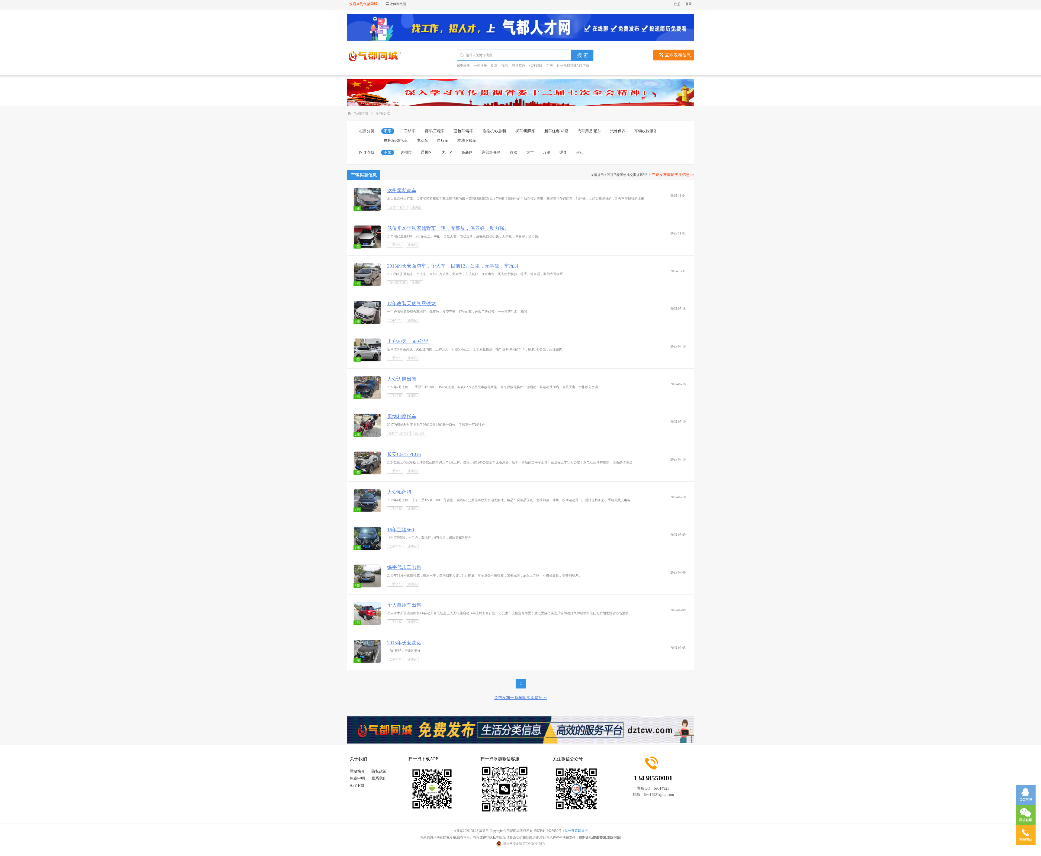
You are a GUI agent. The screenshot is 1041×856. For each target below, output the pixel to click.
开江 (579, 152)
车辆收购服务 (645, 131)
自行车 (442, 141)
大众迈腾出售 (401, 379)
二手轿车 (408, 131)
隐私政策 (379, 771)
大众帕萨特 (399, 492)
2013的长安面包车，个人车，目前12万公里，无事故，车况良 (453, 266)
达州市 (406, 152)
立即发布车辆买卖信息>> (673, 175)
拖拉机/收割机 (494, 131)
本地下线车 (466, 141)
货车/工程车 (435, 131)
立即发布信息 (678, 55)
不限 (387, 131)
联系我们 (379, 778)
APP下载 (357, 785)
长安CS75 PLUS (404, 454)
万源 (546, 152)
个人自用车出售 (404, 605)
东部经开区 (491, 152)
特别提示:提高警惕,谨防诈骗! (600, 837)
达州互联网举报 (576, 831)
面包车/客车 (464, 131)
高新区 (467, 152)
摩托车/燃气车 (396, 141)
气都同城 (360, 113)
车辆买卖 (383, 113)
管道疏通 (518, 65)
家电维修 (463, 65)
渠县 (563, 152)
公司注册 (480, 65)
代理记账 (535, 65)
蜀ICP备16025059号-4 (549, 831)
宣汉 (513, 152)
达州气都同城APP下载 (573, 65)
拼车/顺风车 (525, 131)
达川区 (446, 152)
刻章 (494, 65)
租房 (549, 65)
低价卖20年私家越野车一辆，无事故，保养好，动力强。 (448, 228)
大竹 (530, 152)
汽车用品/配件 (589, 131)
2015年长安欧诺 (404, 642)
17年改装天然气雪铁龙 (411, 303)
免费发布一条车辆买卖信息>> (520, 698)
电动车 (422, 141)
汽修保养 (617, 131)
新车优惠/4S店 (556, 131)
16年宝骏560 (400, 529)
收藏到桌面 (398, 4)
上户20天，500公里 (408, 341)
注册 (677, 4)
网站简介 (357, 771)
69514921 (661, 788)
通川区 (426, 152)
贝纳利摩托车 (401, 416)
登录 (688, 4)
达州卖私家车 (401, 190)
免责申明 (357, 778)
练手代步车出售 (404, 567)
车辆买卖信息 (364, 175)
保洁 (505, 65)
